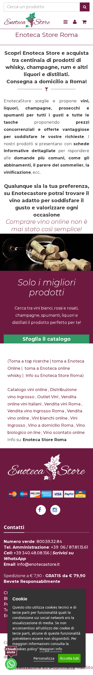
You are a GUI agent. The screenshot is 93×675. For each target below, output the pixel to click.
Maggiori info (50, 649)
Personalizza (43, 658)
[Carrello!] (84, 22)
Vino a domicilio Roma (50, 425)
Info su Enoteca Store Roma (54, 375)
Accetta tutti (69, 658)
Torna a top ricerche (29, 361)
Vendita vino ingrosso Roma (35, 411)
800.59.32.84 (49, 541)
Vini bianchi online (49, 418)
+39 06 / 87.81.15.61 (69, 547)
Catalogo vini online (27, 389)
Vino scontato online (64, 432)
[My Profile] (75, 22)
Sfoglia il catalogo (47, 339)
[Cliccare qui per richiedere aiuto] (11, 658)
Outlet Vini (47, 396)
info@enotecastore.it (38, 564)
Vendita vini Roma (62, 404)
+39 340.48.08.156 (31, 553)
